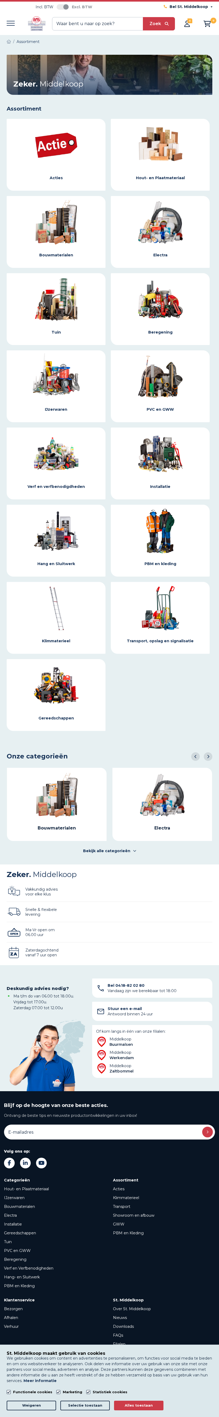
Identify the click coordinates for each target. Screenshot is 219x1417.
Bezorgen (13, 1308)
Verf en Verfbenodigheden (28, 1268)
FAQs (118, 1335)
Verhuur (11, 1326)
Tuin (8, 1241)
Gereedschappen (20, 1233)
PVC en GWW (17, 1250)
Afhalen (11, 1317)
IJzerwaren (14, 1197)
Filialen (119, 1344)
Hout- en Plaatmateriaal (26, 1189)
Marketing (72, 1392)
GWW (118, 1224)
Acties (118, 1189)
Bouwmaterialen (19, 1206)
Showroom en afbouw (133, 1215)
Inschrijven (207, 1132)
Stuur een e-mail (125, 1008)
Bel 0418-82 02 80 (126, 985)
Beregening (15, 1259)
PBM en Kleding (19, 1285)
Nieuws (120, 1317)
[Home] (9, 41)
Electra (10, 1215)
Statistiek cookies (110, 1392)
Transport (121, 1206)
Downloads (123, 1326)
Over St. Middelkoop (132, 1308)
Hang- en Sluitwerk (22, 1277)
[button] (195, 756)
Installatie (13, 1224)
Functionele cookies (32, 1392)
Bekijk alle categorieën (106, 850)
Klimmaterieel (126, 1197)
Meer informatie (40, 1380)
